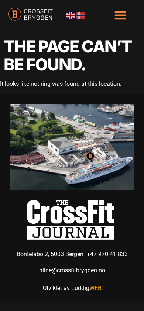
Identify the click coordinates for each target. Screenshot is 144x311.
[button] (120, 15)
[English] (71, 14)
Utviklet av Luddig (72, 287)
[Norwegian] (80, 14)
